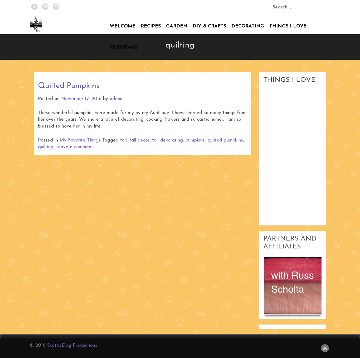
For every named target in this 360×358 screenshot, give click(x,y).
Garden (176, 26)
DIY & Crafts (209, 26)
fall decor (139, 140)
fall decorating (167, 140)
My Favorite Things (80, 140)
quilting (45, 147)
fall (123, 140)
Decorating (247, 26)
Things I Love (288, 26)
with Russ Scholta (292, 281)
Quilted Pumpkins (68, 86)
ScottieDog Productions (72, 345)
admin (116, 99)
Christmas (124, 47)
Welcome (122, 26)
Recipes (151, 26)
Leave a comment (74, 147)
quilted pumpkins (225, 140)
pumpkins (195, 140)
